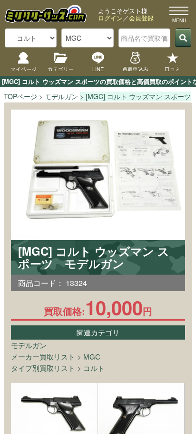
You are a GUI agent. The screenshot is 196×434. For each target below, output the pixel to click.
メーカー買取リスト (43, 356)
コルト (94, 368)
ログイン (110, 17)
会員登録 (141, 17)
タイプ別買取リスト (43, 368)
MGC (91, 356)
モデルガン (29, 345)
